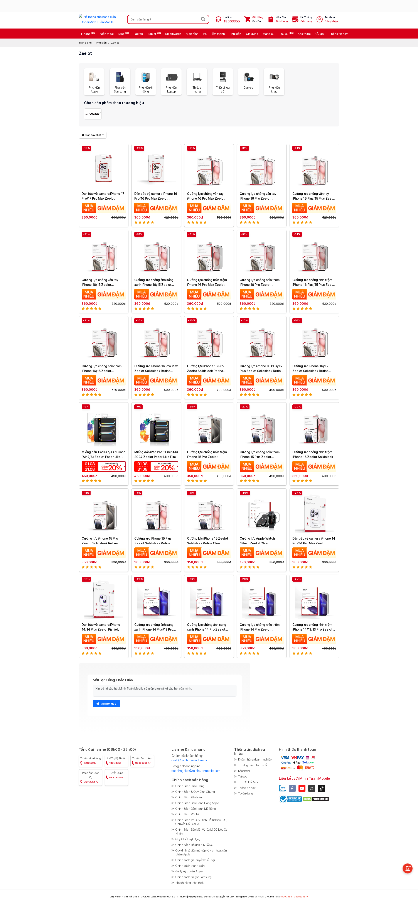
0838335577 (301, 896)
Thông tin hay (247, 787)
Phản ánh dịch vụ (90, 777)
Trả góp (242, 776)
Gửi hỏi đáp (108, 703)
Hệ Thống (306, 19)
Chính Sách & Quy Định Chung (195, 791)
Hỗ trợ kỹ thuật (116, 760)
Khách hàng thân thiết (189, 882)
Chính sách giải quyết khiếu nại (195, 860)
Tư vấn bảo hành (142, 760)
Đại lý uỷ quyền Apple (188, 871)
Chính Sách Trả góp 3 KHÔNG (194, 844)
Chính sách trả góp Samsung (193, 877)
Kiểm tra (282, 19)
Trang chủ (85, 42)
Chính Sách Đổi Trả (187, 814)
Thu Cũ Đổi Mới (248, 782)
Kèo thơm (244, 770)
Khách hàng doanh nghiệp (254, 759)
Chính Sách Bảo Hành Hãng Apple (197, 803)
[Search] (203, 19)
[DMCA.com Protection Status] (316, 798)
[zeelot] (93, 113)
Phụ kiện (101, 42)
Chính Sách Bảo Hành (189, 797)
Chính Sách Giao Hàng (189, 786)
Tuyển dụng (117, 775)
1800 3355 (286, 896)
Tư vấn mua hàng (90, 760)
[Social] (292, 788)
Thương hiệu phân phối (252, 765)
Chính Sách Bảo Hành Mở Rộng (195, 808)
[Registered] (291, 798)
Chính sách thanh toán (190, 865)
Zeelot (115, 42)
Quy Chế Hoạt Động (188, 839)
